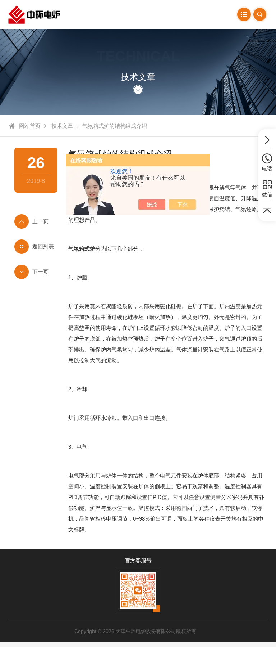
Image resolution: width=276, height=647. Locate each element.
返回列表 (43, 246)
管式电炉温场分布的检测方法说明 (36, 272)
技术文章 (62, 126)
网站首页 (30, 126)
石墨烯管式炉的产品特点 (36, 221)
